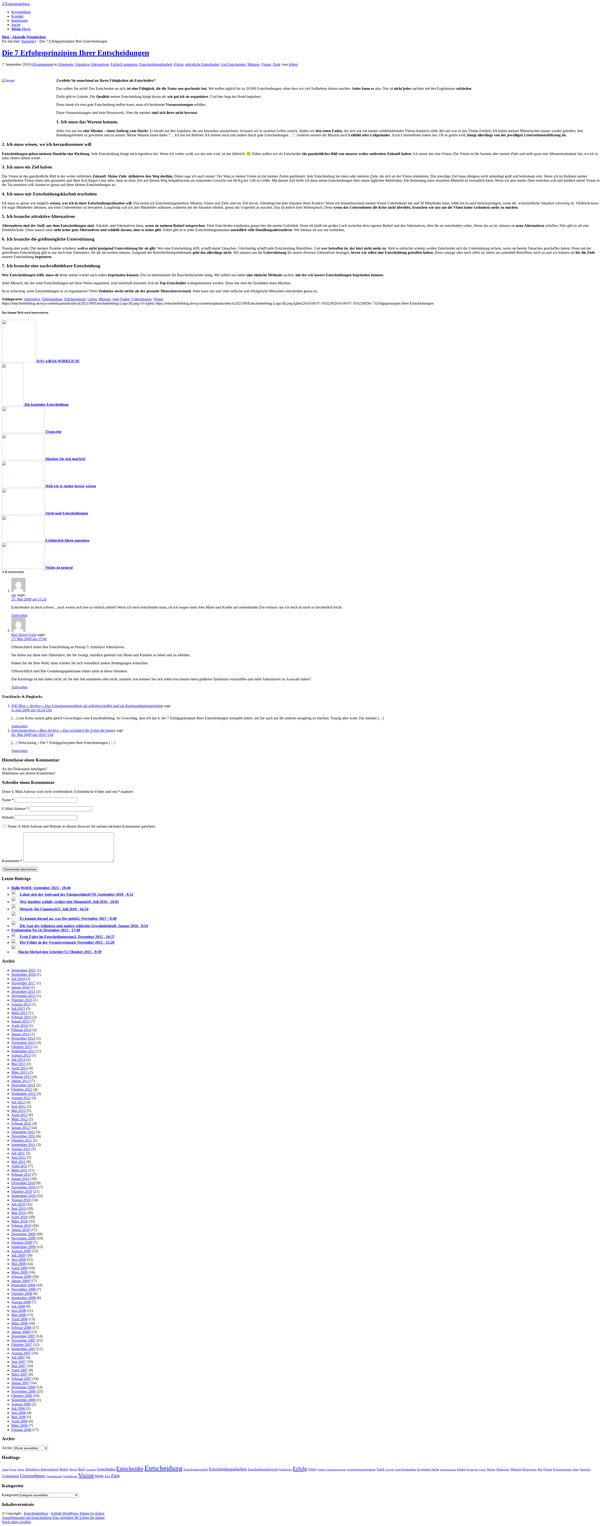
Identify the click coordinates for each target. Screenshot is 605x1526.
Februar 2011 (21, 1174)
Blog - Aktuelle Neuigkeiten (24, 37)
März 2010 (19, 1221)
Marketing (503, 1469)
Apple (13, 1469)
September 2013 (23, 1051)
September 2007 (23, 1349)
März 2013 (19, 1072)
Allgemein (65, 64)
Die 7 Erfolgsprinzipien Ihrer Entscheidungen (75, 52)
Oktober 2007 (21, 1345)
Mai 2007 (18, 1366)
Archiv (7, 1448)
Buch (81, 1469)
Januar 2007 (20, 1383)
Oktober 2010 (21, 1191)
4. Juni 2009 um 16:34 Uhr (31, 710)
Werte (99, 1476)
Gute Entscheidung (405, 1469)
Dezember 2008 (23, 1285)
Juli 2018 (18, 979)
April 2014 (19, 1026)
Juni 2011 (18, 1157)
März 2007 (19, 1374)
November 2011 (23, 1136)
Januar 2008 (20, 1332)
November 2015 (23, 996)
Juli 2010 (18, 1204)
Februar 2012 (21, 1123)
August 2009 (21, 1251)
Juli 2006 (18, 1408)
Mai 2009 (18, 1264)
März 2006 (19, 1425)
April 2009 (19, 1268)
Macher (491, 1469)
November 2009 (23, 1238)
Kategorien (10, 1495)
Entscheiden (106, 1469)
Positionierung (562, 1469)
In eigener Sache (428, 1469)
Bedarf (64, 1469)
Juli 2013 (18, 1060)
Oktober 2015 (21, 1000)
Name (8, 800)
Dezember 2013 (23, 1038)
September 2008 (23, 1298)
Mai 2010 (18, 1213)
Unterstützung (54, 1476)
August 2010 (21, 1200)
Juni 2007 (18, 1362)
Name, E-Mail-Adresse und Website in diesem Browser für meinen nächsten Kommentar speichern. (82, 826)
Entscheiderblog (36, 1513)
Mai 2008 (18, 1315)
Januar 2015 (20, 1021)
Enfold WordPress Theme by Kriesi (77, 1513)
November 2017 (23, 983)
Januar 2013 (20, 1081)
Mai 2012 (18, 1111)
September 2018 (23, 975)
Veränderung (70, 1476)
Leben (92, 299)
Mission (253, 64)
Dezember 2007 (23, 1336)
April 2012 (19, 1115)
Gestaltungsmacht (336, 1469)
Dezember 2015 (23, 992)
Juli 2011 (18, 1153)
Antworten (19, 615)
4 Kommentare (42, 64)
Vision (266, 64)
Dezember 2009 (23, 1234)
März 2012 (19, 1119)
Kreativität (472, 1469)
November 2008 (23, 1289)
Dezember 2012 (23, 1085)
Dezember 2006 (23, 1387)
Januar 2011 (20, 1179)
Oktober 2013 (21, 1047)
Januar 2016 (20, 987)
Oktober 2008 (21, 1294)
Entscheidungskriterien (263, 1469)
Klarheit (461, 1469)
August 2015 (21, 1004)
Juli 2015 (18, 1009)
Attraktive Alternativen (92, 64)
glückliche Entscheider (202, 64)
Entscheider (129, 1468)
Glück (381, 1469)
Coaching (91, 1469)
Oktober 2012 (21, 1089)
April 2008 (19, 1319)
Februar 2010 (21, 1225)
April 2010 (19, 1217)
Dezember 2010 (23, 1183)
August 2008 (21, 1302)
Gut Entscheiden (233, 64)
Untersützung (141, 299)
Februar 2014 (21, 1030)
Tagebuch (585, 1469)
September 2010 (23, 1196)
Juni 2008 (18, 1311)
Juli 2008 (18, 1306)
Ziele (276, 64)
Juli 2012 (18, 1102)
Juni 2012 (18, 1106)
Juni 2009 (18, 1260)
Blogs (73, 1469)
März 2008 (19, 1323)
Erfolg (178, 64)
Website (8, 817)
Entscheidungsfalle (195, 1469)
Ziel (107, 1476)
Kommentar (12, 861)
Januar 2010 (20, 1230)
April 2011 (19, 1166)
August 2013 (21, 1055)
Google (390, 1469)
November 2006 (23, 1391)
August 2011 (20, 1149)
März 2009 (19, 1272)
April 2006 (19, 1421)
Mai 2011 (18, 1162)
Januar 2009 (20, 1281)
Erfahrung (285, 1469)
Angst (5, 1469)
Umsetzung (10, 1476)
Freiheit (321, 1469)
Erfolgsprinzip (75, 299)
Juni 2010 (18, 1208)
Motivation (529, 1469)
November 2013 (23, 1043)
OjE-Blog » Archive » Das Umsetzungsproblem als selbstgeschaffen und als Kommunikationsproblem (87, 706)
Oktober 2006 (21, 1396)
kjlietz (293, 64)
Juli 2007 (18, 1357)
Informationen (448, 1469)
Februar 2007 (21, 1379)
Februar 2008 (21, 1328)
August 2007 (21, 1353)
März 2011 (19, 1170)
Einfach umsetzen (124, 64)
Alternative (32, 299)
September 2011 (23, 1145)
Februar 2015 (21, 1017)
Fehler (312, 1469)
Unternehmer (32, 1475)
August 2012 (21, 1098)
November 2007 (23, 1340)
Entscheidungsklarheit (155, 64)
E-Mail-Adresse (15, 809)
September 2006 (23, 1400)
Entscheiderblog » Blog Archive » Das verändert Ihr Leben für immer (63, 730)
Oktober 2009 (21, 1243)
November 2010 (23, 1187)
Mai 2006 (18, 1417)
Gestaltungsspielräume (361, 1469)
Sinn (576, 1469)
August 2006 (21, 1404)
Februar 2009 (21, 1277)
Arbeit (20, 1469)
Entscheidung (52, 299)
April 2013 (19, 1068)
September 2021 (23, 970)
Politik (547, 1469)
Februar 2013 (21, 1077)
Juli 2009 (18, 1255)
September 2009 (23, 1247)
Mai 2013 (18, 1064)
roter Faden (121, 299)
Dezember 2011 (23, 1132)
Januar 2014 (20, 1034)
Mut (540, 1469)
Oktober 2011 (21, 1140)
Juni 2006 (18, 1413)
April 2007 (19, 1370)
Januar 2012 (20, 1128)
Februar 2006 (21, 1430)
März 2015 (19, 1013)
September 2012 (23, 1094)
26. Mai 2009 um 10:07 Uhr (32, 735)
